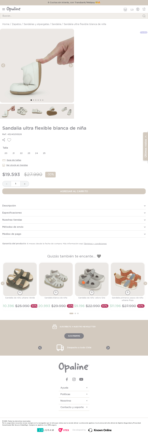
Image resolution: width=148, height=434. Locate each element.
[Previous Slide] (2, 269)
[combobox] (74, 16)
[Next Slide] (145, 269)
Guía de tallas (14, 160)
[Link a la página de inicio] (6, 24)
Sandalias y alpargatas (36, 24)
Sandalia (56, 24)
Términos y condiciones (95, 244)
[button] (3, 139)
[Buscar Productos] (144, 15)
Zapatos (16, 24)
